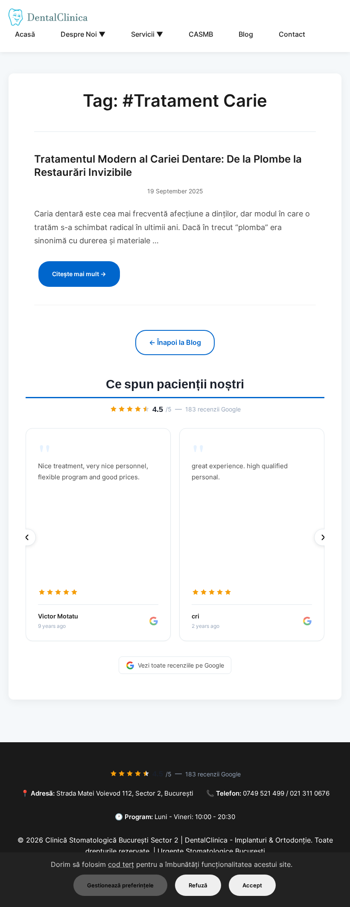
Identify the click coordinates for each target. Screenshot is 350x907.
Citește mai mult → (79, 273)
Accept (252, 885)
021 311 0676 (310, 793)
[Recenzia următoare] (322, 537)
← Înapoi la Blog (175, 342)
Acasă (25, 34)
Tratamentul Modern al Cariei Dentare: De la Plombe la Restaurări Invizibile (168, 165)
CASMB (201, 34)
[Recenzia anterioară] (27, 537)
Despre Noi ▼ (83, 34)
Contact (292, 34)
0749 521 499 (263, 793)
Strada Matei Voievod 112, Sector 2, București (124, 793)
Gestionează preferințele (120, 885)
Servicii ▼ (147, 34)
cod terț (121, 864)
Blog (246, 34)
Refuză (198, 885)
